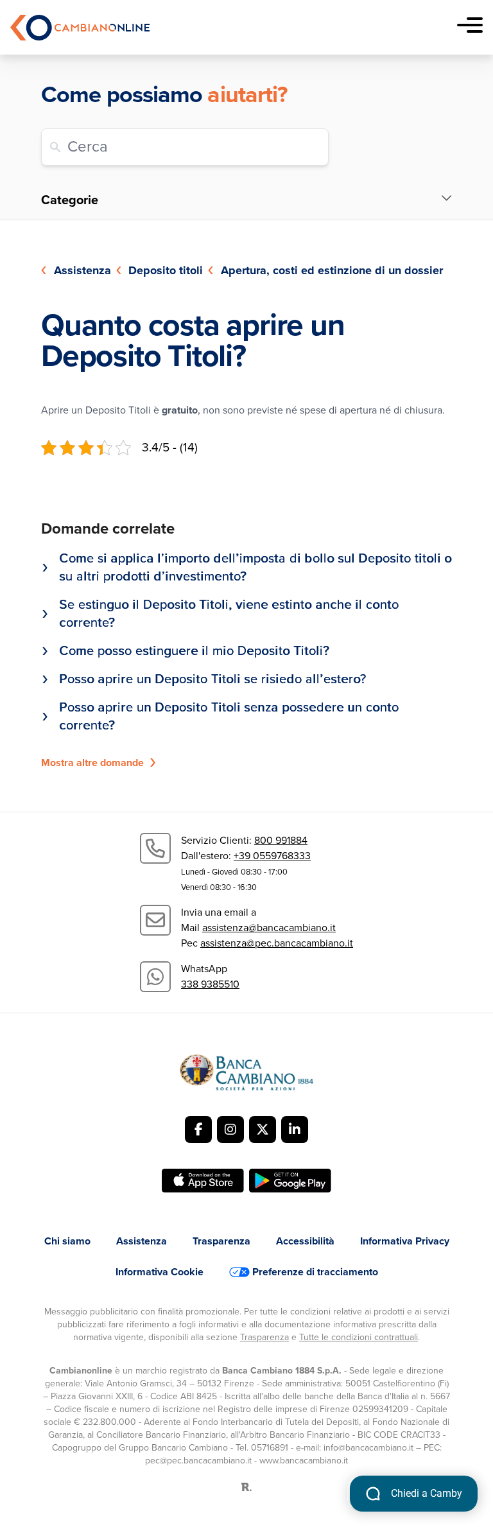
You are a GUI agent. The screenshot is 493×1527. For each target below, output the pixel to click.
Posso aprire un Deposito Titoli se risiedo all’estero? (212, 679)
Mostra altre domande (92, 762)
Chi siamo (67, 1241)
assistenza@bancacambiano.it (269, 927)
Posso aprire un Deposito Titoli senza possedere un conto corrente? (229, 716)
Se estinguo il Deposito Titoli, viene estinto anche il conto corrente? (229, 614)
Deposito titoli (165, 270)
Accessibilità (305, 1241)
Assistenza (82, 270)
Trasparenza (221, 1241)
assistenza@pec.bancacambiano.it (276, 943)
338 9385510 (210, 984)
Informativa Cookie (159, 1272)
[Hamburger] (470, 27)
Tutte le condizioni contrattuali (358, 1337)
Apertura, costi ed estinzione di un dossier (332, 270)
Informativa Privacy (404, 1241)
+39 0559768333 (272, 856)
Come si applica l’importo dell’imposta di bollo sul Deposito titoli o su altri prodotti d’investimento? (255, 567)
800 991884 (280, 840)
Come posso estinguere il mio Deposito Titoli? (194, 651)
